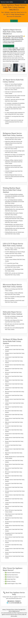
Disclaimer (8, 609)
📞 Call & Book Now (8, 45)
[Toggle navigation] (25, 2)
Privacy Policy (14, 609)
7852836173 (18, 601)
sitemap (4, 609)
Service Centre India (7, 2)
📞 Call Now (14, 20)
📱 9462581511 (10, 601)
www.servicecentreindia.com (14, 602)
